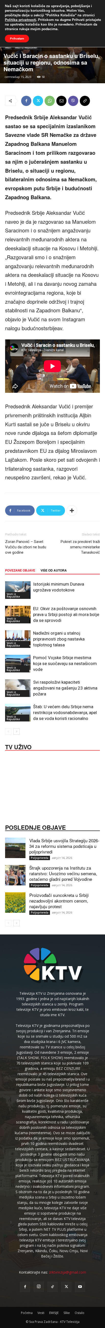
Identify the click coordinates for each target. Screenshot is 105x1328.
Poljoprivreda (39, 858)
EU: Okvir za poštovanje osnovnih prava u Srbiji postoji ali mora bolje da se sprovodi (66, 614)
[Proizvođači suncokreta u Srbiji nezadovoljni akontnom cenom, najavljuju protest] (15, 902)
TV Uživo (18, 746)
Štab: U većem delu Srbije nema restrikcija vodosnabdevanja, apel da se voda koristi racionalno (65, 712)
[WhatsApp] (50, 101)
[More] (72, 510)
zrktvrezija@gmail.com (67, 1272)
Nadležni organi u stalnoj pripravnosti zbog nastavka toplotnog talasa (59, 639)
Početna (27, 1313)
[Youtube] (80, 1287)
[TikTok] (52, 1287)
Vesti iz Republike (26, 47)
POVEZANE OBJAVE (20, 570)
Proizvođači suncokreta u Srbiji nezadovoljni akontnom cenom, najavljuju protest (59, 900)
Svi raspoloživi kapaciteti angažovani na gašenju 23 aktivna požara (65, 688)
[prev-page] (8, 731)
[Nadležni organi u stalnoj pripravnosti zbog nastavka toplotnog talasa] (18, 639)
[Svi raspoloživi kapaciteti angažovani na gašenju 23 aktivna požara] (18, 688)
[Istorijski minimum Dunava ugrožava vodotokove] (18, 590)
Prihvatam (17, 39)
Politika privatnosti (20, 19)
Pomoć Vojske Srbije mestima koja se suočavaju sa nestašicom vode (65, 663)
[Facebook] (26, 101)
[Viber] (73, 101)
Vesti (8, 47)
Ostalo (79, 1313)
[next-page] (16, 731)
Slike (66, 1313)
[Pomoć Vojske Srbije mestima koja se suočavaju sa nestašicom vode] (18, 663)
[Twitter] (38, 101)
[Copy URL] (85, 101)
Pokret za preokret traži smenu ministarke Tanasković (80, 547)
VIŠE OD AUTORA (54, 570)
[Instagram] (39, 1287)
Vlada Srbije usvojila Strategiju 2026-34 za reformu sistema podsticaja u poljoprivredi (64, 846)
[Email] (61, 101)
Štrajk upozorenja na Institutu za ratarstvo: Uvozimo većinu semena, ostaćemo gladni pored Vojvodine (63, 873)
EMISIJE (54, 1313)
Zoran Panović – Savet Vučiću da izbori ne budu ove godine (25, 547)
